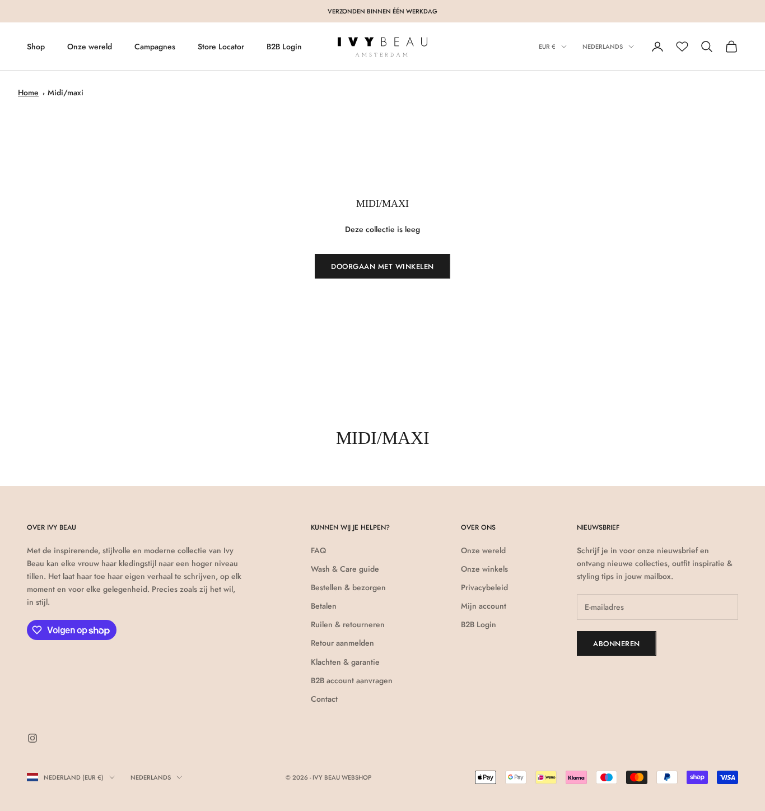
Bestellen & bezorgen (348, 587)
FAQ (318, 550)
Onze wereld (89, 46)
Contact (324, 699)
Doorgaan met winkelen (382, 266)
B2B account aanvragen (352, 680)
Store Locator (221, 46)
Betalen (324, 605)
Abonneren (616, 643)
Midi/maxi (65, 92)
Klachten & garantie (345, 662)
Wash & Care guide (345, 568)
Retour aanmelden (342, 642)
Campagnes (154, 46)
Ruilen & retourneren (348, 624)
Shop (36, 46)
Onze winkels (484, 568)
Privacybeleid (484, 587)
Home (28, 92)
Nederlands (602, 46)
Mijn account (483, 605)
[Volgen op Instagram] (32, 738)
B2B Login (284, 46)
